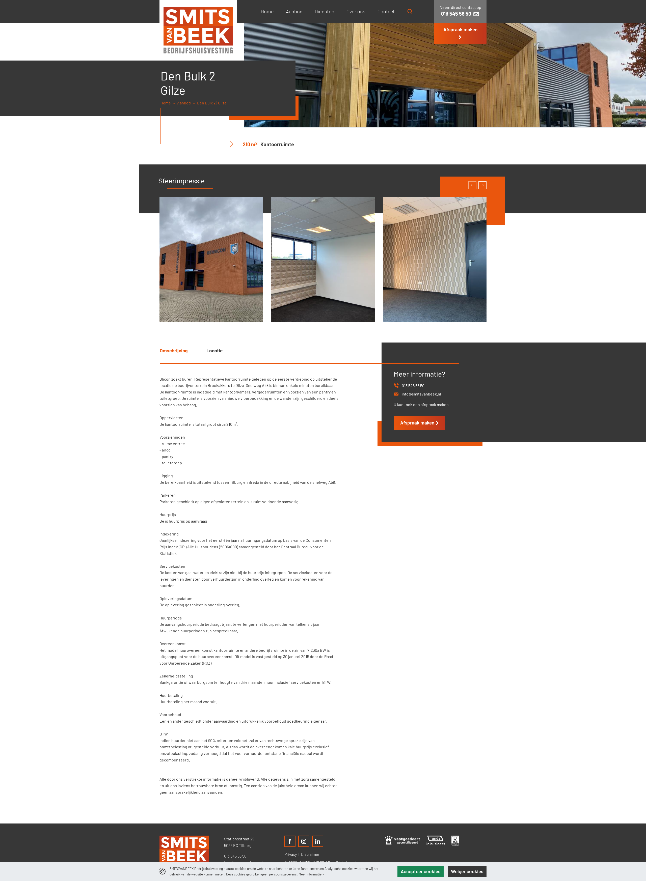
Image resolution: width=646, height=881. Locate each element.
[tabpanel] (267, 588)
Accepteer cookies (420, 871)
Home (165, 102)
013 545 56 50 (235, 856)
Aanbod (184, 102)
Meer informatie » (311, 874)
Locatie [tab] (214, 350)
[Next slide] (482, 185)
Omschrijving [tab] (174, 350)
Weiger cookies (467, 871)
